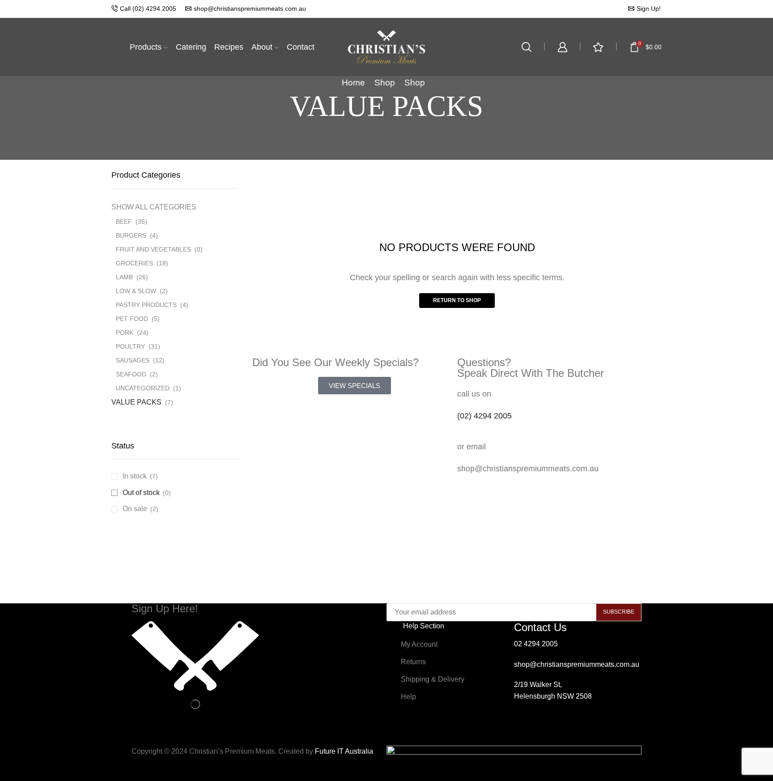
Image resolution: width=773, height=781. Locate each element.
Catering (191, 47)
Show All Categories (153, 207)
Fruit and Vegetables (153, 249)
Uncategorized (143, 388)
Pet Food (132, 318)
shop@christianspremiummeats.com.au (576, 664)
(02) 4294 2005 (484, 415)
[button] (354, 385)
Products (145, 47)
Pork (124, 332)
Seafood (131, 374)
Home (353, 82)
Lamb (124, 277)
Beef (124, 221)
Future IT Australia (344, 751)
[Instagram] (549, 731)
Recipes (228, 47)
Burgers (131, 235)
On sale (140, 508)
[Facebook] (525, 731)
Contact (300, 47)
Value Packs (136, 402)
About (261, 47)
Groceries (134, 263)
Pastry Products (146, 304)
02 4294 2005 (536, 644)
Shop (384, 82)
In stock (140, 476)
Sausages (132, 360)
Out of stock (147, 492)
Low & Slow (136, 290)
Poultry (130, 346)
